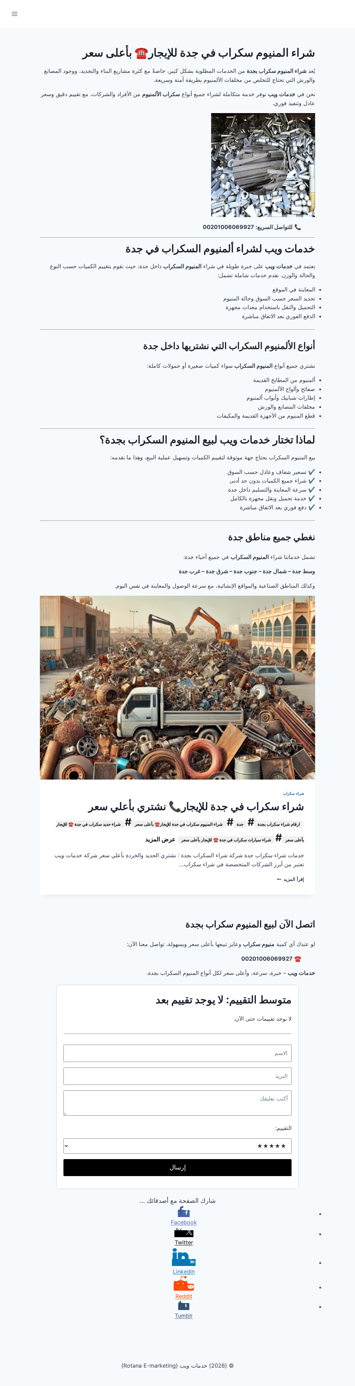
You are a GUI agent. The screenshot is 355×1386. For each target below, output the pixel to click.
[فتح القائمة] (14, 13)
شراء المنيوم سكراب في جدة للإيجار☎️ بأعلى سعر (179, 824)
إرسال (178, 1167)
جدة (240, 824)
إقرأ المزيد (290, 879)
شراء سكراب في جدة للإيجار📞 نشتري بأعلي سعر (196, 806)
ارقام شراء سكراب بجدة (279, 824)
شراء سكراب (293, 793)
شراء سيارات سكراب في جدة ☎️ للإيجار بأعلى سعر (226, 839)
